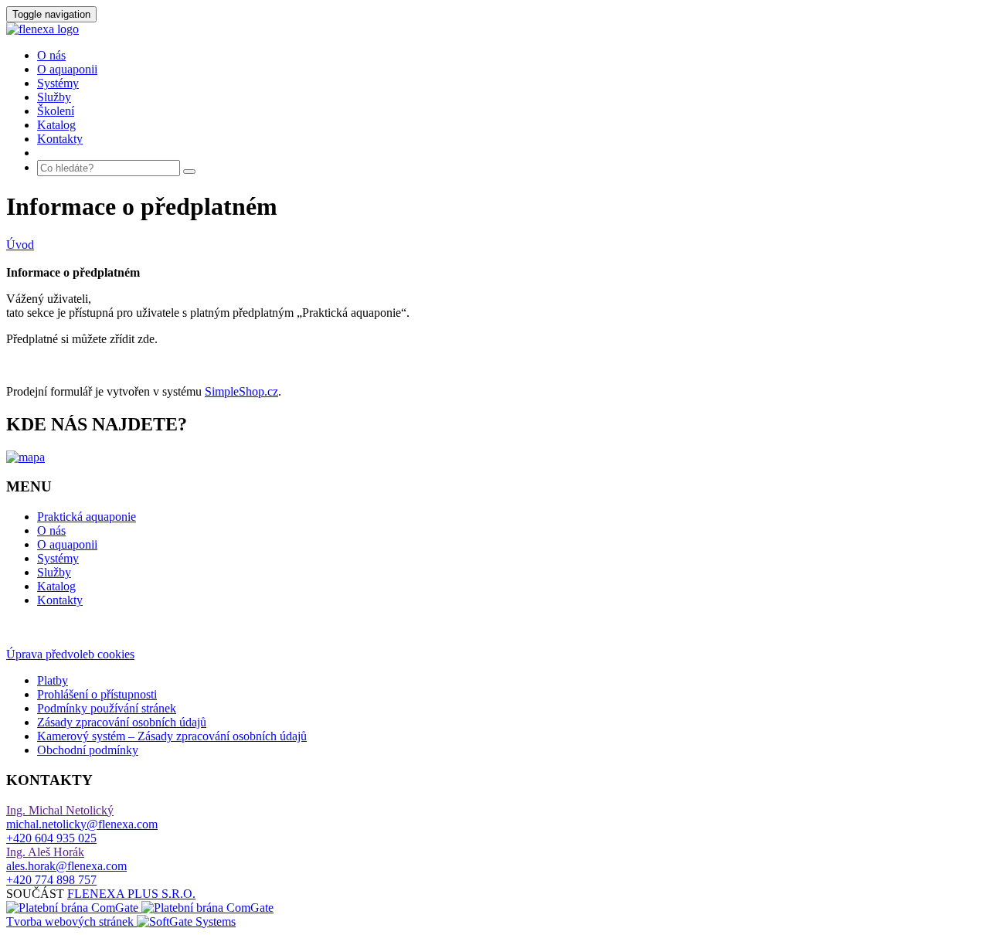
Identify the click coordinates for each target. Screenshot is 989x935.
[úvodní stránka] (42, 29)
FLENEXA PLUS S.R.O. (131, 893)
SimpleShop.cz (241, 391)
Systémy (58, 83)
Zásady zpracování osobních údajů (121, 722)
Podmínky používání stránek (106, 708)
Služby (54, 97)
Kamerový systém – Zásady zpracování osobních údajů (172, 736)
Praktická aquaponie (86, 516)
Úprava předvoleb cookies (70, 654)
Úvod (20, 244)
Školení (55, 110)
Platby (52, 680)
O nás (51, 55)
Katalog (56, 124)
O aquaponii (67, 69)
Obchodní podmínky (87, 749)
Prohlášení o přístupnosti (97, 694)
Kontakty (60, 138)
